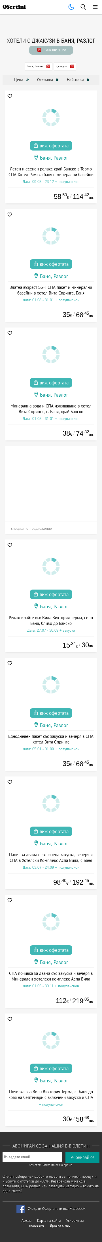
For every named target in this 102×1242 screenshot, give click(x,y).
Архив (26, 1220)
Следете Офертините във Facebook (57, 1208)
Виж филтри (54, 50)
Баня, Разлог (35, 66)
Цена (19, 79)
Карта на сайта (49, 1220)
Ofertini (14, 7)
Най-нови (76, 79)
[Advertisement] (50, 481)
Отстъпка (45, 79)
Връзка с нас (60, 1225)
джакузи (61, 66)
